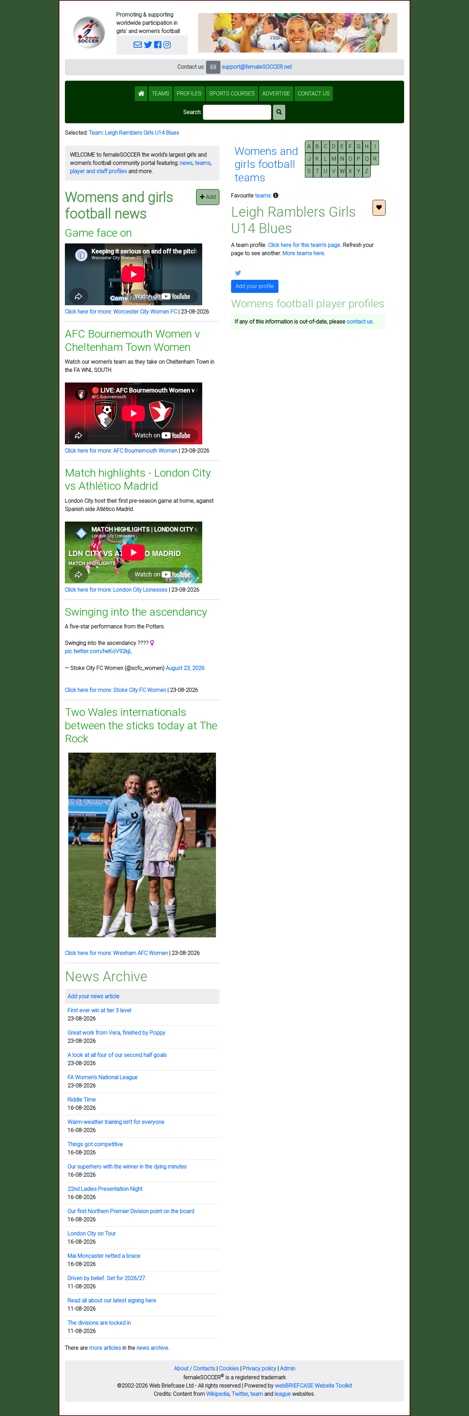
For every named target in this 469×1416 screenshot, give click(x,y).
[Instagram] (167, 45)
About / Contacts (194, 1368)
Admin (287, 1368)
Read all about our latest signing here (112, 1300)
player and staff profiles (98, 171)
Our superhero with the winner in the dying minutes (127, 1166)
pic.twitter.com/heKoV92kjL (98, 651)
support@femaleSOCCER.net (257, 67)
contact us (360, 321)
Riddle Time (82, 1099)
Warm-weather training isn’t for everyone (116, 1122)
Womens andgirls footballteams (266, 164)
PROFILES (189, 93)
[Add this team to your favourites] (379, 208)
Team (96, 132)
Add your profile (255, 286)
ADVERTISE (276, 93)
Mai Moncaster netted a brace (104, 1256)
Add (210, 197)
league (283, 1394)
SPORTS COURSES (232, 93)
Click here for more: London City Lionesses (116, 589)
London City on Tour (92, 1233)
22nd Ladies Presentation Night (105, 1189)
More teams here (303, 253)
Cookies (229, 1368)
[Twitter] (148, 45)
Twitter (240, 1394)
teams (202, 163)
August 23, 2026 (185, 668)
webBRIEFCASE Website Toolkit (313, 1385)
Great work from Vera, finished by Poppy (116, 1032)
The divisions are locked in (99, 1323)
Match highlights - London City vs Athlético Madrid (138, 479)
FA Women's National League (103, 1077)
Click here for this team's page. (305, 245)
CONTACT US (314, 93)
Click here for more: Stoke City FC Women (115, 690)
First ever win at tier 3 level (99, 1010)
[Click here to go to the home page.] (89, 32)
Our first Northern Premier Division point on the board (131, 1211)
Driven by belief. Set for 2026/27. (107, 1278)
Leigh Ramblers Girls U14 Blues (142, 132)
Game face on (98, 232)
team (256, 1394)
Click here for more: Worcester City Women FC (121, 311)
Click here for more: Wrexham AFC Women (116, 953)
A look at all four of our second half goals (117, 1055)
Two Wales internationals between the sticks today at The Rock (141, 725)
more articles (105, 1348)
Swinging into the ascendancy (136, 611)
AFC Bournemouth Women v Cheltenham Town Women (132, 340)
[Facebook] (157, 45)
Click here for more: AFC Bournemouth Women (121, 450)
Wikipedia (217, 1394)
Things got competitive (95, 1144)
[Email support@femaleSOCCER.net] (138, 45)
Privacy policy (259, 1368)
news (186, 163)
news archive (152, 1348)
